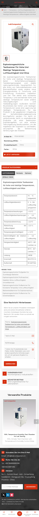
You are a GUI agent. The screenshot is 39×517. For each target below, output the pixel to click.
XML (3, 501)
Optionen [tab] (28, 173)
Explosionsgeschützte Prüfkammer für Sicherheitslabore (16, 294)
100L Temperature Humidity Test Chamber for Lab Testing (19, 435)
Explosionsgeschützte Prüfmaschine (15, 277)
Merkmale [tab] (19, 173)
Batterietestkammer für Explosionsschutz (17, 290)
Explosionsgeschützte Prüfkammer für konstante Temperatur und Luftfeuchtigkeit (18, 286)
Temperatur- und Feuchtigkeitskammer (22, 10)
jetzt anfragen (12, 154)
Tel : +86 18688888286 (11, 463)
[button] (36, 421)
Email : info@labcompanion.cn (14, 456)
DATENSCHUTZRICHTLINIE (15, 501)
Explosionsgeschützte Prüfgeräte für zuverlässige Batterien (16, 273)
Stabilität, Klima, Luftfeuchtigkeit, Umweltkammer (14, 281)
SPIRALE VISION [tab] (7, 177)
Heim (5, 10)
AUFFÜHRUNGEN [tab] (8, 173)
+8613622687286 (8, 467)
